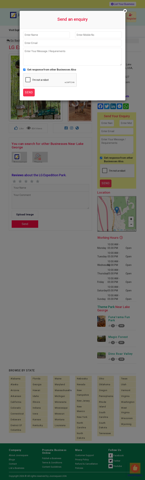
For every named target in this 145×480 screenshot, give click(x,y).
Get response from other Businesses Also (51, 69)
